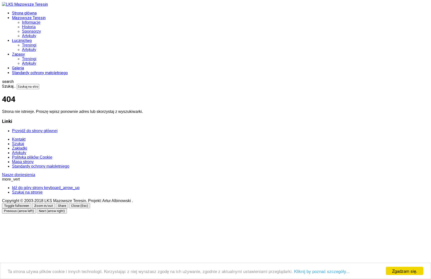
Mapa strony (23, 162)
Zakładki (19, 148)
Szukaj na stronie (27, 192)
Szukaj (18, 144)
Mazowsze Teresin (29, 17)
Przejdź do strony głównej (35, 131)
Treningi (29, 45)
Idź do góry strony (46, 188)
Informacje (31, 22)
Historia (29, 27)
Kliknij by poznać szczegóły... (322, 271)
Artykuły (29, 36)
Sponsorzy (31, 31)
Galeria (18, 68)
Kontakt (18, 139)
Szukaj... (9, 86)
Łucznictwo (22, 40)
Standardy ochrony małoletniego (40, 72)
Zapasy (18, 54)
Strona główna (24, 13)
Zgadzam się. (404, 271)
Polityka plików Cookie (32, 157)
